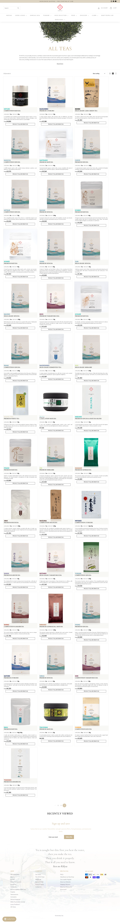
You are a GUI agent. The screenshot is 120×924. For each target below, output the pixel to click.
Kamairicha (13, 884)
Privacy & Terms (39, 884)
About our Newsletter (66, 887)
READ (74, 15)
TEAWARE (46, 15)
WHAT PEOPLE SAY (107, 15)
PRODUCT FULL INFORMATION (20, 124)
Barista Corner (39, 882)
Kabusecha (13, 887)
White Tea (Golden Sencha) (17, 902)
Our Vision (38, 874)
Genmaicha (13, 897)
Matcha (12, 877)
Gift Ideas (13, 907)
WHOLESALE (59, 19)
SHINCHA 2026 (35, 15)
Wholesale (38, 879)
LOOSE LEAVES (20, 15)
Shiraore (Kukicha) (15, 899)
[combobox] (12, 8)
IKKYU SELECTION (61, 15)
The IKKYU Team (39, 877)
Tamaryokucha (14, 894)
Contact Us (38, 887)
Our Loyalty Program (65, 879)
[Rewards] (9, 919)
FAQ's (61, 874)
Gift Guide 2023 (14, 874)
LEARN (94, 15)
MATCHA (9, 15)
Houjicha (12, 892)
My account (63, 889)
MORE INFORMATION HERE (79, 1)
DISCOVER (84, 15)
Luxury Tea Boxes (15, 904)
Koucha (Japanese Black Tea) (18, 889)
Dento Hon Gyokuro (15, 882)
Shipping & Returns (65, 884)
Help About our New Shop (67, 877)
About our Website (65, 882)
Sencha (12, 879)
